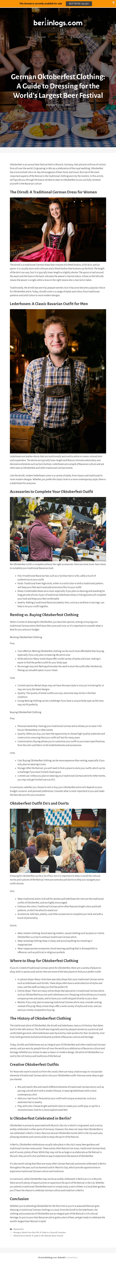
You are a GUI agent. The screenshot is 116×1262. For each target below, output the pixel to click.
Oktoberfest (18, 1229)
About (88, 37)
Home (28, 37)
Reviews (76, 37)
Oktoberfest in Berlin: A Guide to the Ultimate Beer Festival (38, 1236)
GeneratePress (71, 1257)
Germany (59, 37)
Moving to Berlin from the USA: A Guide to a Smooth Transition (39, 1232)
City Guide (41, 37)
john (67, 105)
